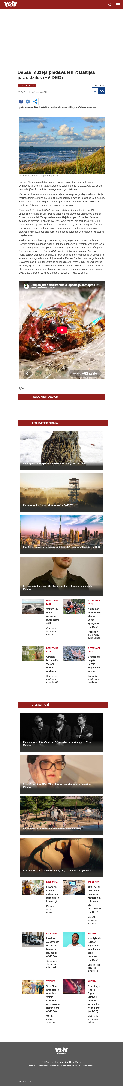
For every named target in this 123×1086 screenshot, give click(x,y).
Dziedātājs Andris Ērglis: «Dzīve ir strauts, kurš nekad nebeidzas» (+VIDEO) (94, 999)
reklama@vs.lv (74, 1062)
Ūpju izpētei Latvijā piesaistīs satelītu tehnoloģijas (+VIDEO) (54, 463)
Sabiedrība (93, 882)
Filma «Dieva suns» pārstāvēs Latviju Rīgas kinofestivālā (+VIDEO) (57, 870)
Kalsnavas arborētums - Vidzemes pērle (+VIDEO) (48, 505)
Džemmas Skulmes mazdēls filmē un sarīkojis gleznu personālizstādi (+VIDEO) (58, 587)
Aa (95, 91)
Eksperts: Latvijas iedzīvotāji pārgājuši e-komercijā (53, 894)
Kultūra (92, 933)
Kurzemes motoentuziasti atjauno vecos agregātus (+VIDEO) (94, 618)
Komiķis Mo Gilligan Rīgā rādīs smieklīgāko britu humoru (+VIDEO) (94, 949)
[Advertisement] (61, 47)
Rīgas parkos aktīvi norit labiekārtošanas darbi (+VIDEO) (52, 828)
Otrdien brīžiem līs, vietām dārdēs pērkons (52, 664)
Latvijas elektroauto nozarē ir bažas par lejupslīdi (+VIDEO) (52, 947)
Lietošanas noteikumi (49, 1065)
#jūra (21, 388)
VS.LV (23, 92)
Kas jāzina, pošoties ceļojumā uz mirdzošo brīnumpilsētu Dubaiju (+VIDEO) (61, 547)
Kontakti (31, 1065)
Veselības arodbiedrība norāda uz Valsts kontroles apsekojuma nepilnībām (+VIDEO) (53, 999)
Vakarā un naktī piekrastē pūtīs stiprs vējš (52, 616)
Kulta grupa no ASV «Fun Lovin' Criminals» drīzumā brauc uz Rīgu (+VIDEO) (57, 743)
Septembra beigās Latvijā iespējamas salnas (94, 664)
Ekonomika (52, 882)
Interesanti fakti (28, 86)
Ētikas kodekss (88, 1065)
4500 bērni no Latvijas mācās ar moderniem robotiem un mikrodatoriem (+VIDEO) (94, 899)
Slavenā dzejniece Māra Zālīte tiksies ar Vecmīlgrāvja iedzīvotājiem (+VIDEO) (57, 785)
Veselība (50, 981)
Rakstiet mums (70, 1065)
